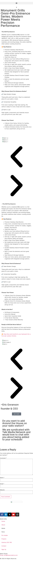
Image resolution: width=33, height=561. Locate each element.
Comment (3, 458)
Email (2, 483)
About (3, 525)
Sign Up (4, 549)
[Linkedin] (6, 514)
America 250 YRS (7, 542)
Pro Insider (5, 535)
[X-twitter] (10, 514)
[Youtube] (13, 514)
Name (2, 477)
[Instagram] (17, 514)
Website (2, 489)
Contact (4, 546)
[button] (16, 3)
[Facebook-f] (2, 514)
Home (3, 521)
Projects (4, 539)
